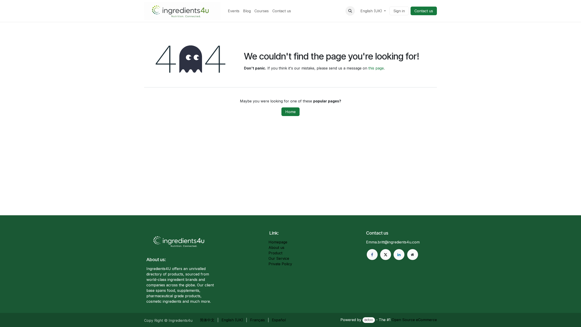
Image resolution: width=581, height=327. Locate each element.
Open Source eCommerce (414, 319)
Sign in (399, 11)
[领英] (399, 254)
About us (276, 247)
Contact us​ (423, 11)
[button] (350, 11)
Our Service (278, 258)
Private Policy (280, 264)
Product (275, 253)
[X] (385, 254)
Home (290, 111)
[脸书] (372, 254)
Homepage (277, 242)
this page (376, 68)
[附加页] (412, 254)
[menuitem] (233, 10)
